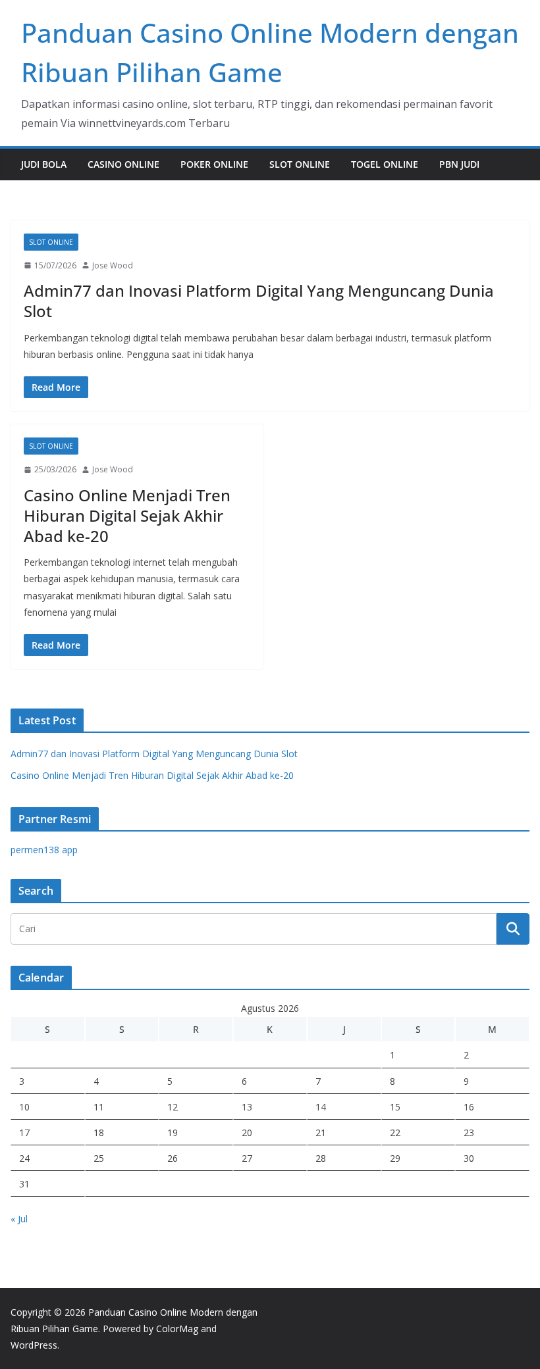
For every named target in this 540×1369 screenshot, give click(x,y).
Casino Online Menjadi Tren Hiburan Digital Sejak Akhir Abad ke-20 (127, 515)
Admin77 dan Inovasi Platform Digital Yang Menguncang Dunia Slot (259, 301)
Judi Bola (44, 164)
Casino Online (123, 164)
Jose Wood (112, 265)
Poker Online (214, 164)
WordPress (34, 1345)
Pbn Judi (459, 164)
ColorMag (177, 1328)
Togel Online (384, 164)
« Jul (19, 1218)
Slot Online (299, 164)
